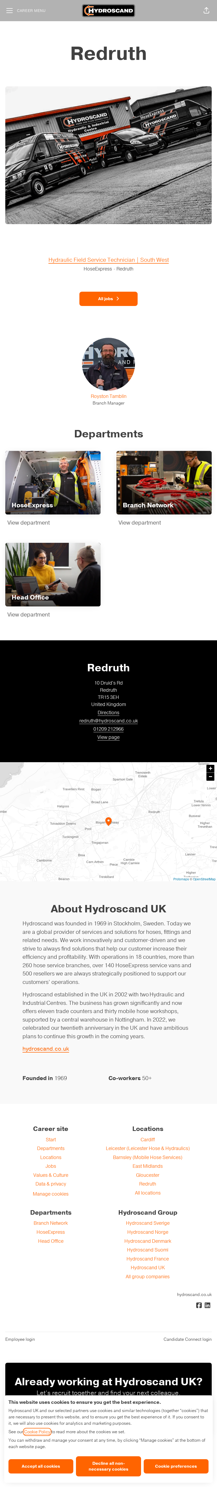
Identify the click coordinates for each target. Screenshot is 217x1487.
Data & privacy (50, 1184)
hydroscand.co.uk (45, 1049)
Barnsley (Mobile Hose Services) (147, 1157)
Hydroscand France (147, 1259)
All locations (148, 1193)
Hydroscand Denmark (147, 1241)
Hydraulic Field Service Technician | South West (108, 260)
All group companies (148, 1276)
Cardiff (148, 1140)
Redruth (147, 1184)
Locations (50, 1157)
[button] (206, 10)
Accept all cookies (41, 1466)
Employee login (20, 1339)
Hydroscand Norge (147, 1232)
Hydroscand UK (148, 1267)
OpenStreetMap (204, 879)
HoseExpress (51, 1232)
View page (108, 737)
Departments (51, 1148)
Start (51, 1140)
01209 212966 (108, 729)
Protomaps (181, 879)
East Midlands (148, 1166)
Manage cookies (51, 1194)
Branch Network (51, 1223)
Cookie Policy (37, 1432)
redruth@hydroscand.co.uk (108, 721)
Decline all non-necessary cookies (108, 1466)
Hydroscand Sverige (148, 1223)
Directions (108, 712)
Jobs (51, 1166)
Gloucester (147, 1175)
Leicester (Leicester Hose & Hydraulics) (148, 1148)
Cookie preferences (176, 1466)
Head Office (51, 1241)
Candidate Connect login (188, 1339)
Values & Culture (50, 1175)
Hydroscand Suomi (147, 1250)
